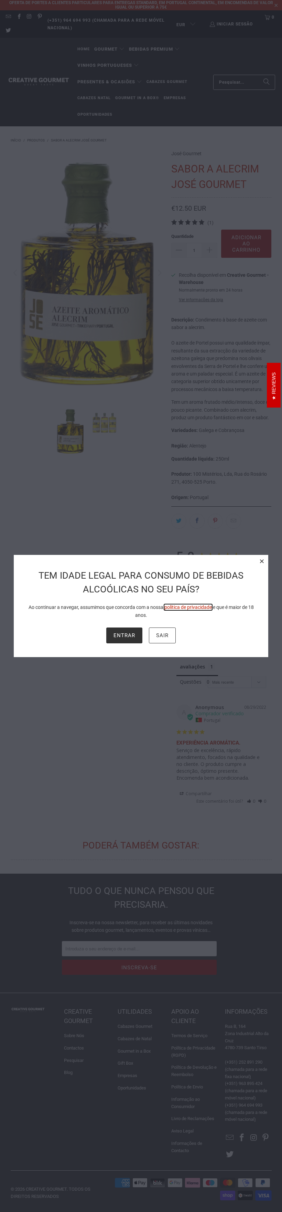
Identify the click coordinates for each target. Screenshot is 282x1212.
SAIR (162, 635)
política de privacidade (188, 607)
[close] (262, 561)
